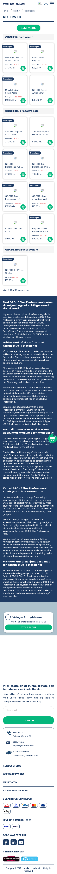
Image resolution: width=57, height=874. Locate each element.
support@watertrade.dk (23, 746)
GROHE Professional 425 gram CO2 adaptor (13, 165)
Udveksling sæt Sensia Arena (12, 91)
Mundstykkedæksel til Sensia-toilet (14, 59)
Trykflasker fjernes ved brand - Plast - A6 (40, 133)
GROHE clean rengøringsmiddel (40, 197)
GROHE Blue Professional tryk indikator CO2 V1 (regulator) (40, 165)
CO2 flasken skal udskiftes (31, 382)
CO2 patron (46, 477)
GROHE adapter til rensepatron (14, 133)
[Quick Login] (46, 3)
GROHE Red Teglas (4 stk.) (14, 271)
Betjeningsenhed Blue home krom (40, 230)
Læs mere (28, 27)
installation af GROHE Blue (31, 334)
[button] (23, 68)
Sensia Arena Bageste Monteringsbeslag (40, 59)
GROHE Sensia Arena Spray (39, 91)
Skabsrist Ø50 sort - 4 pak (14, 230)
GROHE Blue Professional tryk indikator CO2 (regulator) (13, 198)
